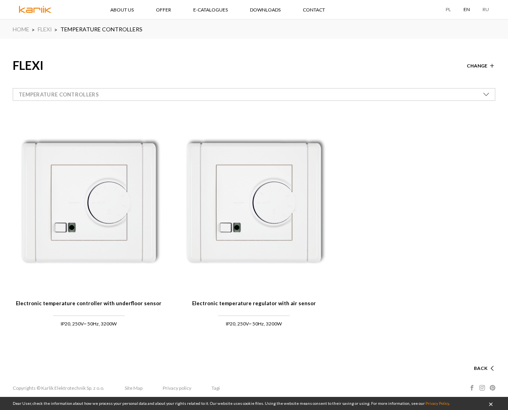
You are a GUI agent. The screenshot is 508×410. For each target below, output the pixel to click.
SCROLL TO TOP (468, 359)
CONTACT (314, 10)
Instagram (482, 388)
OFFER (163, 10)
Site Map (133, 388)
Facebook (472, 388)
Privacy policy (177, 388)
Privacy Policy (437, 403)
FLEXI (45, 29)
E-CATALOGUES (210, 10)
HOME (21, 29)
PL (448, 9)
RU (486, 9)
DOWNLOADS (265, 10)
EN (467, 9)
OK (491, 404)
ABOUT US (122, 10)
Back (480, 368)
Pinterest (492, 388)
